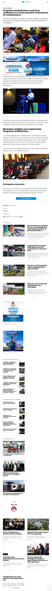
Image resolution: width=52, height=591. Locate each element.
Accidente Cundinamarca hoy (13, 283)
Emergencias (35, 554)
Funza (4, 585)
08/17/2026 (5, 496)
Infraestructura (30, 529)
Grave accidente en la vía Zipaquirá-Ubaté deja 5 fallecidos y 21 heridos (9, 377)
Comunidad (7, 8)
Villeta (19, 585)
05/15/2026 (5, 366)
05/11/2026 (5, 373)
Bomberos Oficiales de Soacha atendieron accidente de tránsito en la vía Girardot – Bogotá (9, 390)
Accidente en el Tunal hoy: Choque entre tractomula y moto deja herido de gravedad (10, 370)
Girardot (15, 585)
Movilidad (17, 285)
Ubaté (23, 585)
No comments (6, 26)
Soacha (4, 583)
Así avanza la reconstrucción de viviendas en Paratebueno (13, 493)
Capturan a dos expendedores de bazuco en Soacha (9, 416)
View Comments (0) (26, 198)
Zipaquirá (13, 583)
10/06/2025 (5, 394)
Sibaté (8, 583)
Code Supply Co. (16, 587)
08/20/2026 (5, 404)
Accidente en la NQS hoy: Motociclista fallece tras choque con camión (9, 363)
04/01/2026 (5, 379)
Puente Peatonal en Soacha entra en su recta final (10, 429)
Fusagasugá (9, 585)
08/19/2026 (5, 431)
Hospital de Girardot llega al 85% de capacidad (10, 409)
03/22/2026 (5, 386)
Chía (18, 583)
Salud (23, 265)
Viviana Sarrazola (30, 239)
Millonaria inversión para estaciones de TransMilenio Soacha (11, 474)
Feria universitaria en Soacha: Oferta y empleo (9, 402)
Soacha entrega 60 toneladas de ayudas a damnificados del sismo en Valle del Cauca (9, 423)
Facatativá (22, 583)
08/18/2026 (5, 477)
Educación (22, 225)
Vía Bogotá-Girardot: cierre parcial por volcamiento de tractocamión (10, 383)
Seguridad (22, 245)
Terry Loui (5, 210)
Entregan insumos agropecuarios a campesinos (13, 454)
